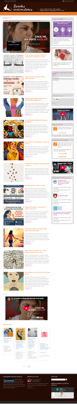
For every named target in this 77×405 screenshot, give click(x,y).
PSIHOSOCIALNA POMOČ (30, 13)
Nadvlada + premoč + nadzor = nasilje (35, 185)
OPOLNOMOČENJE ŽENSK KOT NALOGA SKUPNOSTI (45, 341)
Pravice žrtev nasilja (51, 13)
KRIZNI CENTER (40, 13)
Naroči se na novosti (69, 1)
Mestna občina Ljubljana (63, 195)
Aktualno (20, 13)
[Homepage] (34, 10)
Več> (16, 387)
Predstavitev (12, 13)
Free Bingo (50, 402)
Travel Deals (44, 402)
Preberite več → (28, 91)
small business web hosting (27, 402)
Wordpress (8, 402)
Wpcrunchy (14, 402)
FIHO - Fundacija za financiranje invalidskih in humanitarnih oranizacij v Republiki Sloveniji (62, 213)
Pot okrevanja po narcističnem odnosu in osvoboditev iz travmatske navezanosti (8, 340)
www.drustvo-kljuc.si (31, 388)
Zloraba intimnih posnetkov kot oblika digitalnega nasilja (20, 343)
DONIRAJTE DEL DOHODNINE (10, 1)
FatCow (40, 402)
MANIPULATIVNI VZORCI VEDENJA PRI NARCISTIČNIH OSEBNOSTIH (32, 346)
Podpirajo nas (62, 13)
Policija (56, 43)
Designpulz (72, 401)
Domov (6, 13)
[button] (47, 37)
